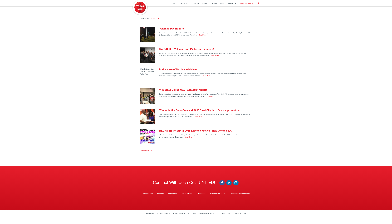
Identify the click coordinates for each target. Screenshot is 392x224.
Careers (214, 3)
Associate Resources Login (234, 213)
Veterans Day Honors (171, 28)
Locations (195, 3)
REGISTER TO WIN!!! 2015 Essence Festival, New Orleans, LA (195, 130)
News (222, 3)
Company (173, 3)
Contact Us (232, 3)
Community (184, 3)
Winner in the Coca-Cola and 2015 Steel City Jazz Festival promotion (199, 110)
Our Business (147, 193)
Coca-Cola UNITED (140, 7)
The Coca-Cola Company (239, 193)
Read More (203, 35)
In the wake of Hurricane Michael (178, 69)
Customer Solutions (246, 3)
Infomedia (210, 213)
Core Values (187, 193)
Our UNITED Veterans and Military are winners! (186, 49)
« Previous (144, 151)
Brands (204, 3)
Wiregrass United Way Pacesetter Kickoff (183, 89)
